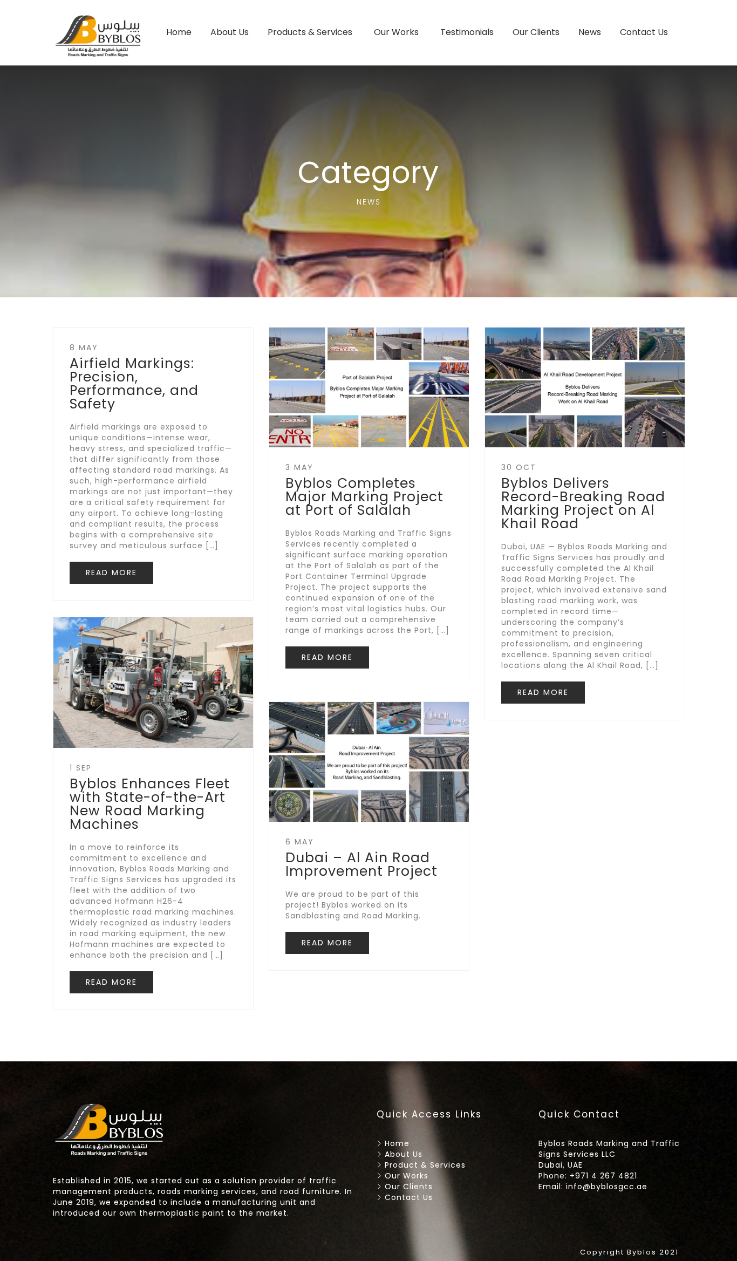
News (589, 32)
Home (179, 32)
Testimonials (467, 32)
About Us (229, 32)
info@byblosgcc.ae (606, 1186)
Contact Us (644, 32)
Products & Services (310, 32)
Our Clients (536, 32)
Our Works (396, 32)
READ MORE (111, 572)
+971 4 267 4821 (603, 1175)
